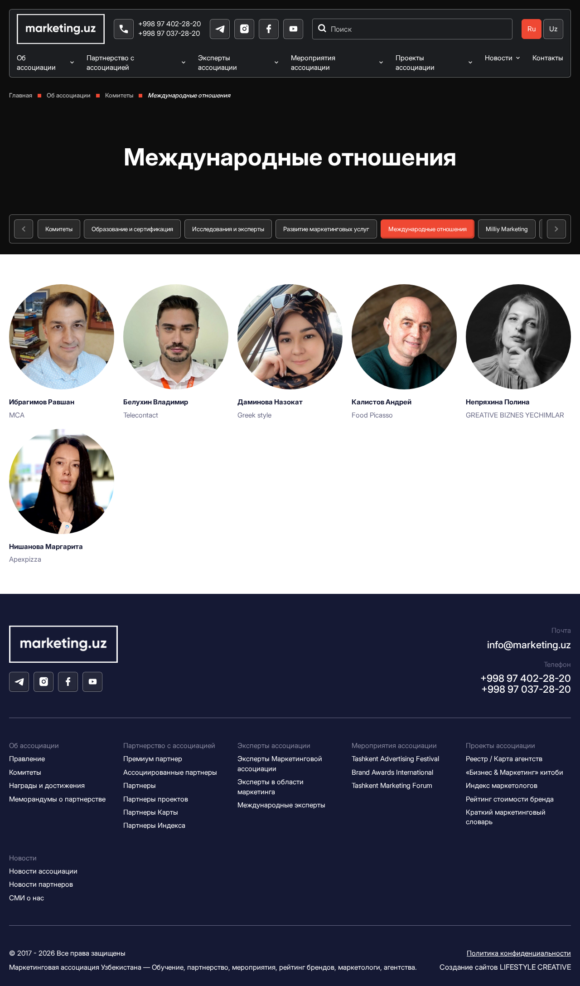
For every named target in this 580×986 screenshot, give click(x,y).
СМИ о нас (26, 898)
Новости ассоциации (43, 871)
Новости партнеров (41, 884)
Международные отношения (427, 229)
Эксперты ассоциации (217, 62)
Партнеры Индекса (154, 825)
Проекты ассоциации (415, 62)
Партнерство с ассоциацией (110, 62)
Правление (27, 758)
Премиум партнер (152, 758)
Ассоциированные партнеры (170, 772)
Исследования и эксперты (228, 229)
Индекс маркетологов (501, 785)
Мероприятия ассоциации (313, 62)
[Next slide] (556, 228)
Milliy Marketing (507, 229)
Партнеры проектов (155, 799)
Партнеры (139, 785)
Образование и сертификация (132, 229)
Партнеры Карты (150, 812)
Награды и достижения (47, 785)
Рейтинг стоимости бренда (510, 799)
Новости (498, 57)
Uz (553, 28)
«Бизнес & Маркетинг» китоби (514, 772)
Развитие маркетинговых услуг (326, 229)
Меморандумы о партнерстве (57, 799)
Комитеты (58, 229)
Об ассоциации (36, 62)
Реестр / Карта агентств (504, 758)
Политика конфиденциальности (519, 953)
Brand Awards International (392, 772)
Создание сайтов (505, 966)
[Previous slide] (23, 228)
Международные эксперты (281, 805)
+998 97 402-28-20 (169, 23)
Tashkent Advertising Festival (395, 758)
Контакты (547, 57)
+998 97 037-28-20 (169, 33)
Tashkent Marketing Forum (392, 785)
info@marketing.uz (529, 645)
